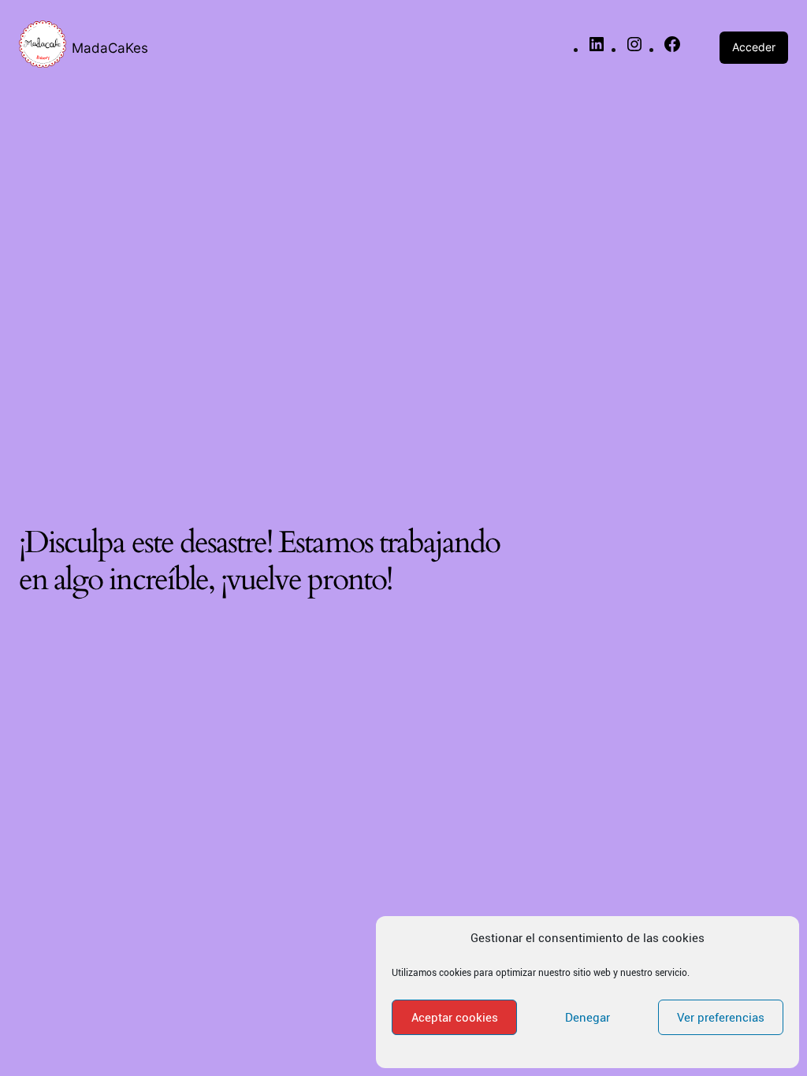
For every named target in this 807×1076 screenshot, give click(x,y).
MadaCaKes (110, 47)
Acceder (753, 47)
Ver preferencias (720, 1018)
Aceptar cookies (454, 1018)
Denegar (587, 1018)
